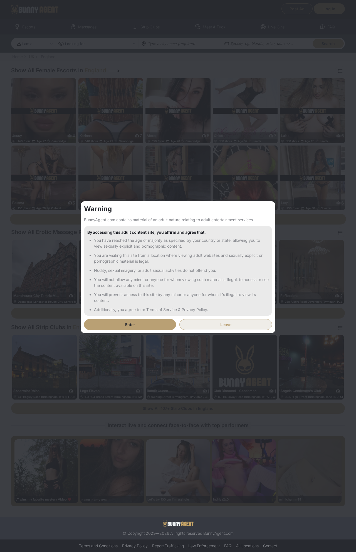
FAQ (228, 545)
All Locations (247, 545)
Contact (270, 545)
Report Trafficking (168, 545)
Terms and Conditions (98, 545)
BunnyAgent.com (218, 533)
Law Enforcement (204, 545)
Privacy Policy (135, 545)
